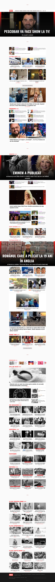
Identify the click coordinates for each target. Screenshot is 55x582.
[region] (27, 574)
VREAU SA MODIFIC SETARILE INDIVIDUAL (49, 575)
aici (6, 577)
